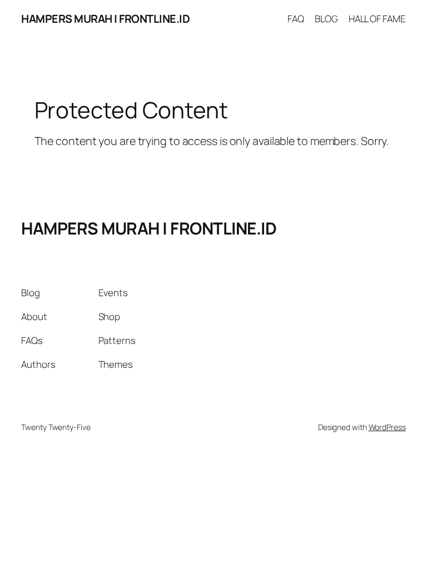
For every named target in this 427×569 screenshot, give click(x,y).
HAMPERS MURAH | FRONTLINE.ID (105, 18)
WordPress (387, 427)
